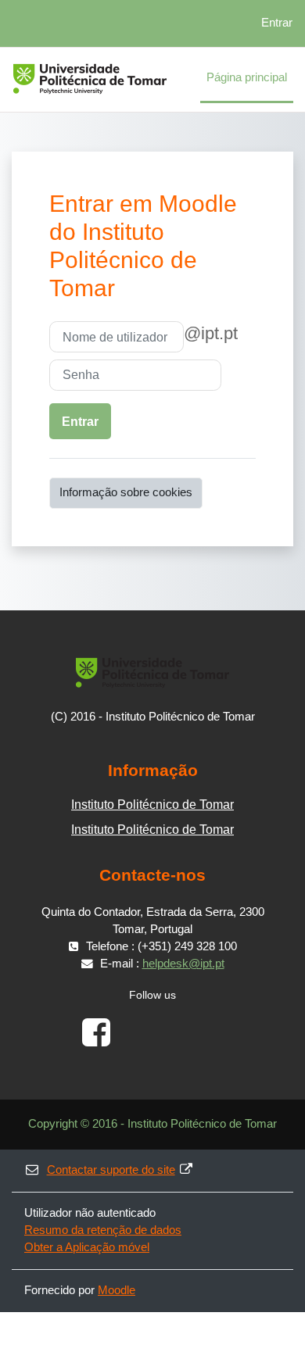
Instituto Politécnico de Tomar (152, 804)
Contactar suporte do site (111, 1170)
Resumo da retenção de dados (102, 1230)
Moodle (116, 1290)
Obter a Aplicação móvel (86, 1247)
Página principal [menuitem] (246, 77)
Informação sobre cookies (125, 492)
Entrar (276, 22)
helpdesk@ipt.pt (183, 963)
